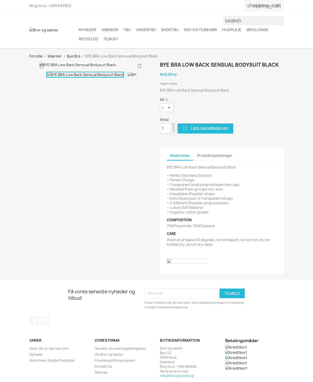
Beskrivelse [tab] (179, 155)
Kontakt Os (103, 366)
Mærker (110, 29)
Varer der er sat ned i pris (49, 348)
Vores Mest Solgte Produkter (52, 360)
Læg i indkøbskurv (205, 128)
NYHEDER (87, 29)
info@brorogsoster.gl (177, 376)
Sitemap (101, 372)
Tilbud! (110, 38)
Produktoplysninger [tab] (214, 155)
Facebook (34, 320)
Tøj (127, 29)
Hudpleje (231, 29)
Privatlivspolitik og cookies (115, 360)
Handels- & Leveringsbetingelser (120, 348)
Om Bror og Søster (109, 354)
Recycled (88, 38)
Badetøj (169, 29)
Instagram (44, 320)
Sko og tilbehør (200, 29)
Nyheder (36, 354)
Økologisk (258, 29)
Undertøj (146, 29)
